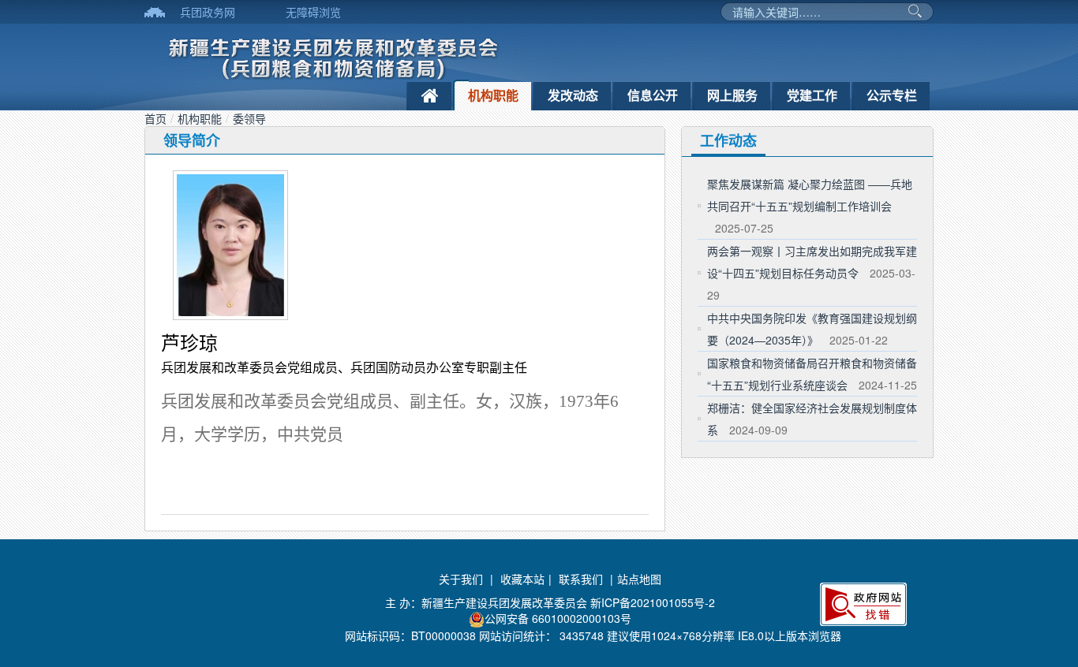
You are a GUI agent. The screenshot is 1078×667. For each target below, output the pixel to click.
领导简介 (191, 140)
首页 (155, 118)
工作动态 (728, 140)
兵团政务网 (207, 12)
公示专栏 (892, 95)
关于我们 (461, 579)
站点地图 (639, 579)
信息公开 (652, 95)
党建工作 (812, 95)
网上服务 (732, 95)
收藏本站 (522, 579)
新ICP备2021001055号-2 (652, 602)
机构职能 (493, 95)
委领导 (249, 118)
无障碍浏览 (313, 12)
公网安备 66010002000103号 (558, 618)
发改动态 (573, 95)
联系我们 (581, 579)
